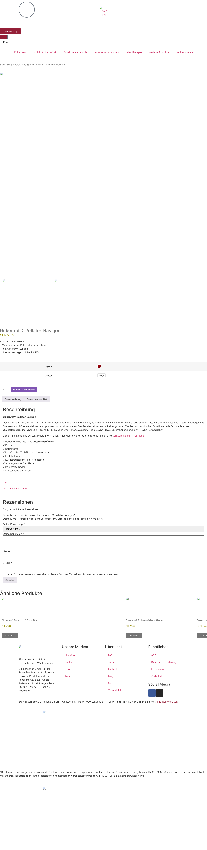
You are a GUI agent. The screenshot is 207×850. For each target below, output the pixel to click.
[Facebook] (152, 693)
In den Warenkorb (24, 389)
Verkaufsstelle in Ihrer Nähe (128, 435)
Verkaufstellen (185, 52)
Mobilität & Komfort (44, 52)
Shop (9, 64)
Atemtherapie (134, 52)
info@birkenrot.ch (167, 701)
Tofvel (68, 676)
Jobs (111, 662)
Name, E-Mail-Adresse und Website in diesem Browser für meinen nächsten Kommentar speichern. (62, 574)
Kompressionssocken (107, 52)
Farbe (49, 367)
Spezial (30, 64)
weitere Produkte (159, 52)
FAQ (110, 655)
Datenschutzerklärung (163, 662)
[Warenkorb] (4, 37)
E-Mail (7, 563)
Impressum (157, 669)
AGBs (154, 655)
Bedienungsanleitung (15, 487)
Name (7, 551)
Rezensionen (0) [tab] (37, 399)
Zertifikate (157, 676)
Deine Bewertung (14, 524)
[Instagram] (159, 693)
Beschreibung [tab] (13, 399)
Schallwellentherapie (75, 52)
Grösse (49, 376)
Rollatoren (20, 52)
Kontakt (112, 669)
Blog (110, 676)
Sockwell (70, 662)
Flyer (6, 482)
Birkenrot (70, 669)
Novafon (70, 655)
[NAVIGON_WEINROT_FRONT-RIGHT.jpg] (103, 175)
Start (2, 64)
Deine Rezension (13, 534)
